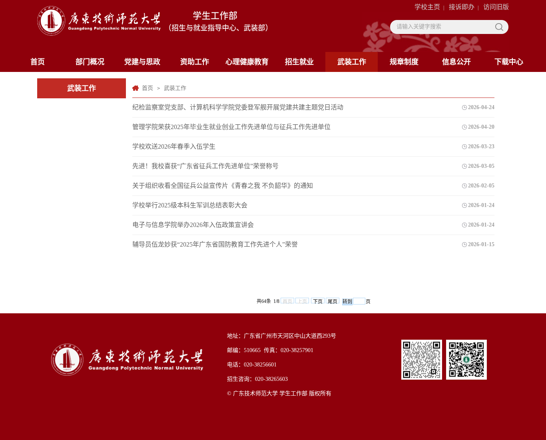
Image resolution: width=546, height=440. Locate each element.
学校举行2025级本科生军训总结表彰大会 (189, 205)
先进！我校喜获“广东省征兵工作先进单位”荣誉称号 (205, 166)
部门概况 (90, 62)
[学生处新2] (152, 25)
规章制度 (404, 62)
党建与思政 (142, 62)
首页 (37, 62)
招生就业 (299, 62)
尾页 (332, 301)
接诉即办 (461, 7)
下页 (318, 301)
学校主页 (427, 7)
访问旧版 (496, 7)
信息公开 (456, 62)
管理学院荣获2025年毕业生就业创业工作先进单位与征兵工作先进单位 (231, 126)
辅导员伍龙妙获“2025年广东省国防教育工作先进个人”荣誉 (215, 244)
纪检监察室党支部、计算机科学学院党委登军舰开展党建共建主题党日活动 (237, 107)
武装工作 (351, 62)
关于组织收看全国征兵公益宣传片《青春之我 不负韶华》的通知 (222, 185)
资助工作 (194, 62)
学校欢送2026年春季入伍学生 (173, 146)
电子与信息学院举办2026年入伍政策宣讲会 (193, 224)
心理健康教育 (247, 62)
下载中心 (508, 62)
